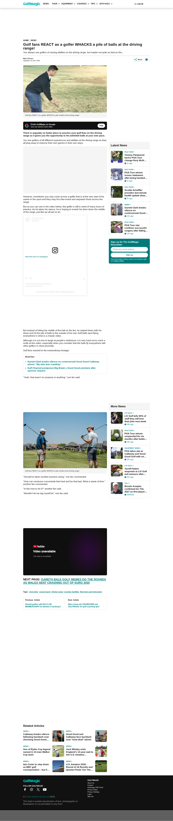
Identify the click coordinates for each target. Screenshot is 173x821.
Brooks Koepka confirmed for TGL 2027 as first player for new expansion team (135, 489)
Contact (90, 785)
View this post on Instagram (36, 257)
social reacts (44, 592)
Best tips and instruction (91, 592)
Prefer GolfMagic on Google (43, 124)
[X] (38, 790)
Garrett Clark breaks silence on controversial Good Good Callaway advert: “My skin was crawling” (136, 210)
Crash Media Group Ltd (37, 796)
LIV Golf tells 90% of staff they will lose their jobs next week (135, 419)
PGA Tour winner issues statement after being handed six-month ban (135, 175)
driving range (57, 592)
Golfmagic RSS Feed (95, 787)
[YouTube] (45, 790)
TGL (126, 483)
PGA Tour (129, 152)
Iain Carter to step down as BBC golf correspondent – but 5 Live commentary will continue (36, 767)
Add (101, 126)
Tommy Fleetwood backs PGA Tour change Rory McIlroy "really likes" (136, 158)
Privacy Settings (93, 792)
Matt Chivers (28, 58)
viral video (33, 592)
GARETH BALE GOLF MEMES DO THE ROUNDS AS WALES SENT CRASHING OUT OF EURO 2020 (64, 581)
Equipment (67, 4)
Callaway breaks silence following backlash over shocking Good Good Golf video (36, 737)
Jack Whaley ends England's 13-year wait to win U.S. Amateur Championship (79, 752)
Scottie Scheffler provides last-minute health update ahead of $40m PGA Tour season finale (136, 193)
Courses (82, 4)
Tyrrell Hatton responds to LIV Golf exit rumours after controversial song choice (136, 471)
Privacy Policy (119, 261)
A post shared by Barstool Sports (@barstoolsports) (55, 292)
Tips (93, 4)
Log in (140, 4)
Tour (54, 4)
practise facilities (71, 592)
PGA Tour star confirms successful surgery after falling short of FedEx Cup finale (136, 228)
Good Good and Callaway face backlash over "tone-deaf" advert (78, 737)
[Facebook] (25, 790)
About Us (90, 783)
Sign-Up (90, 796)
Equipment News (132, 448)
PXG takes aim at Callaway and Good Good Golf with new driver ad (135, 454)
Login (89, 794)
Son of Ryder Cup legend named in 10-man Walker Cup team (36, 752)
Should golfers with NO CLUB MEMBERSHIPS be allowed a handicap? (43, 605)
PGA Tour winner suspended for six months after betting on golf (135, 436)
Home (26, 40)
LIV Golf (128, 413)
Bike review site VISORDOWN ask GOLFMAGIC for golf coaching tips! (83, 605)
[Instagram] (32, 790)
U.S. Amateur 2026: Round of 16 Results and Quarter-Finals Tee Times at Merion (79, 767)
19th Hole (104, 4)
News (46, 4)
